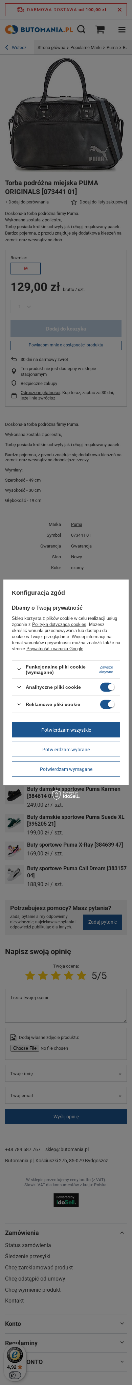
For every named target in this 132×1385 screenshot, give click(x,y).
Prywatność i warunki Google (54, 648)
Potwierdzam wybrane (66, 749)
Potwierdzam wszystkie (66, 729)
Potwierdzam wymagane (66, 769)
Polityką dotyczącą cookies (59, 624)
